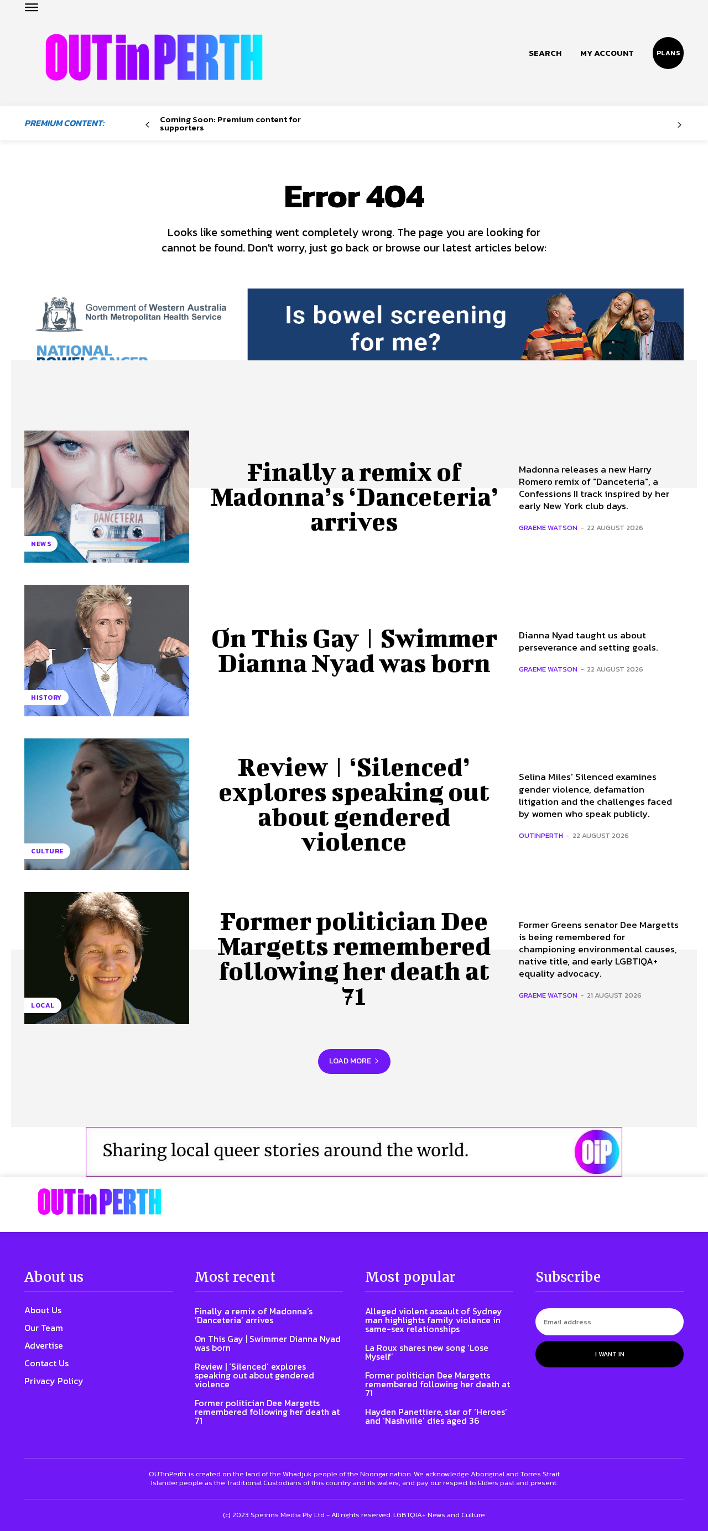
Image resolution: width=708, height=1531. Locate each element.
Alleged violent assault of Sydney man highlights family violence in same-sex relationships (433, 1319)
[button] (545, 53)
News (41, 544)
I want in (609, 1354)
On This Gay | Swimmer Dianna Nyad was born (354, 650)
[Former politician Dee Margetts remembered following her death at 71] (106, 958)
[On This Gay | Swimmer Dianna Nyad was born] (106, 650)
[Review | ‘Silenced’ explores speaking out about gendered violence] (106, 804)
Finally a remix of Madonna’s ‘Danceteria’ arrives (354, 496)
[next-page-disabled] (679, 125)
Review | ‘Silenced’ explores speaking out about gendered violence (354, 804)
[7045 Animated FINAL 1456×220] (354, 338)
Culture (47, 851)
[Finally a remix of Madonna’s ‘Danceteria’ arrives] (106, 496)
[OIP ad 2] (354, 1152)
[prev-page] (147, 125)
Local (43, 1005)
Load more (350, 1061)
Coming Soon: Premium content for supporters (230, 123)
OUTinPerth (541, 835)
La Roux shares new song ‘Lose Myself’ (426, 1352)
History (46, 697)
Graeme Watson (548, 527)
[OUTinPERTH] (154, 57)
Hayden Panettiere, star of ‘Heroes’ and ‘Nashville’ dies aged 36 (436, 1416)
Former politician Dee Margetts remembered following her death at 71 (354, 958)
